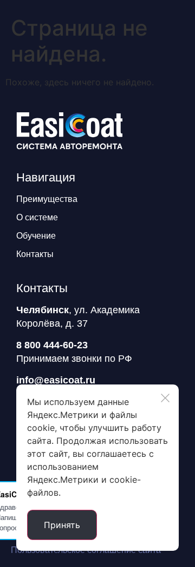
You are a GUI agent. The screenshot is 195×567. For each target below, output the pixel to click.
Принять (62, 524)
